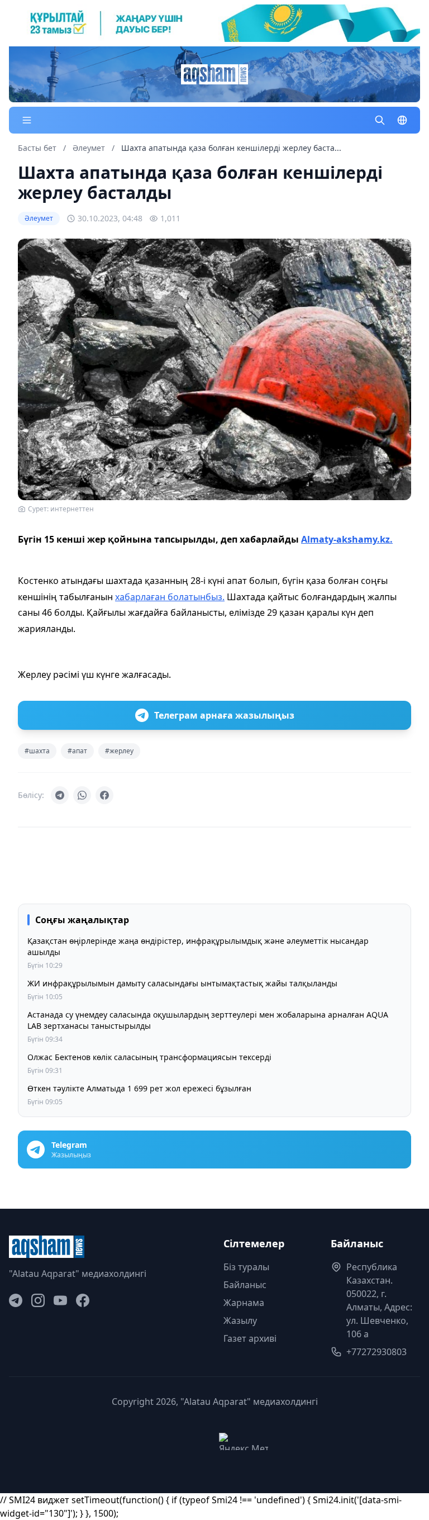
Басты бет (37, 147)
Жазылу (240, 1320)
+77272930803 (376, 1352)
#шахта (37, 751)
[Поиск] (380, 120)
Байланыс (244, 1285)
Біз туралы (246, 1267)
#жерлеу (119, 751)
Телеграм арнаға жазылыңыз (224, 715)
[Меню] (27, 120)
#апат (77, 751)
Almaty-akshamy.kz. (347, 539)
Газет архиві (250, 1338)
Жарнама (243, 1302)
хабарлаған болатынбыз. (170, 597)
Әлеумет (90, 147)
